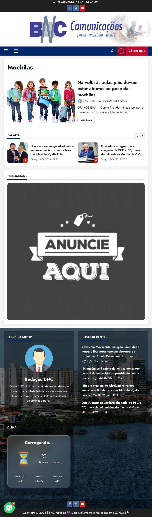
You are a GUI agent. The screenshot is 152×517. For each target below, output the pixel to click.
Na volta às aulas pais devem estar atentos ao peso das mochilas (41, 100)
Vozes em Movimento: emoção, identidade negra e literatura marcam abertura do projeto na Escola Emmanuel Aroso (110, 351)
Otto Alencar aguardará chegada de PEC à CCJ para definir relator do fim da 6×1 (88, 152)
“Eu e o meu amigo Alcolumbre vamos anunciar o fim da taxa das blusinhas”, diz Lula (17, 152)
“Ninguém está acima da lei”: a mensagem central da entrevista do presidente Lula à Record (111, 373)
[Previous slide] (137, 135)
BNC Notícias (89, 101)
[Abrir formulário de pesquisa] (112, 51)
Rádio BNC (137, 51)
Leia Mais (87, 120)
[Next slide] (142, 135)
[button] (6, 50)
